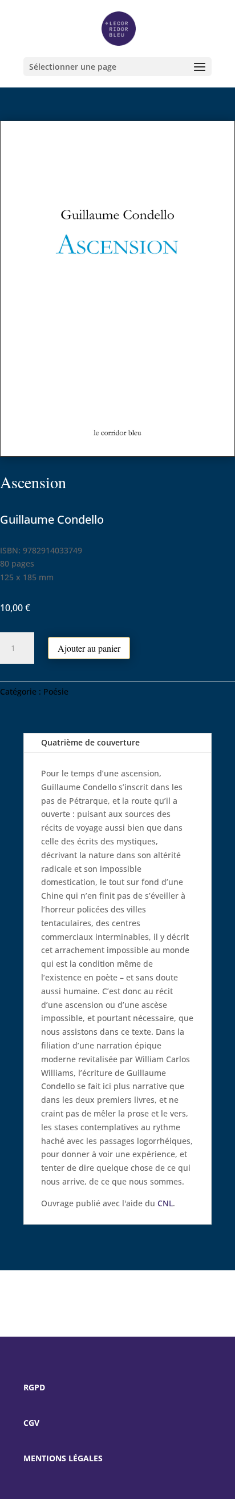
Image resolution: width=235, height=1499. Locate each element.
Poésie (55, 691)
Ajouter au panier (89, 648)
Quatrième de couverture (90, 742)
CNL (165, 1203)
